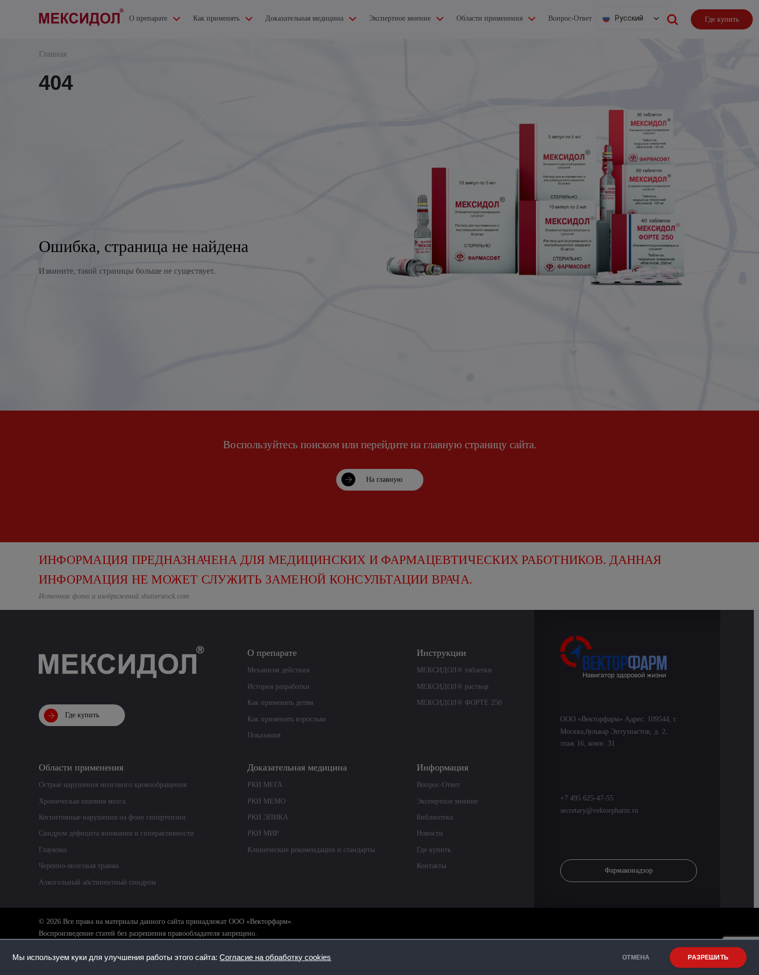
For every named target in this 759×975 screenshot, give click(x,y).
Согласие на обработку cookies (275, 957)
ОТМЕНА (636, 957)
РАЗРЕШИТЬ (708, 957)
